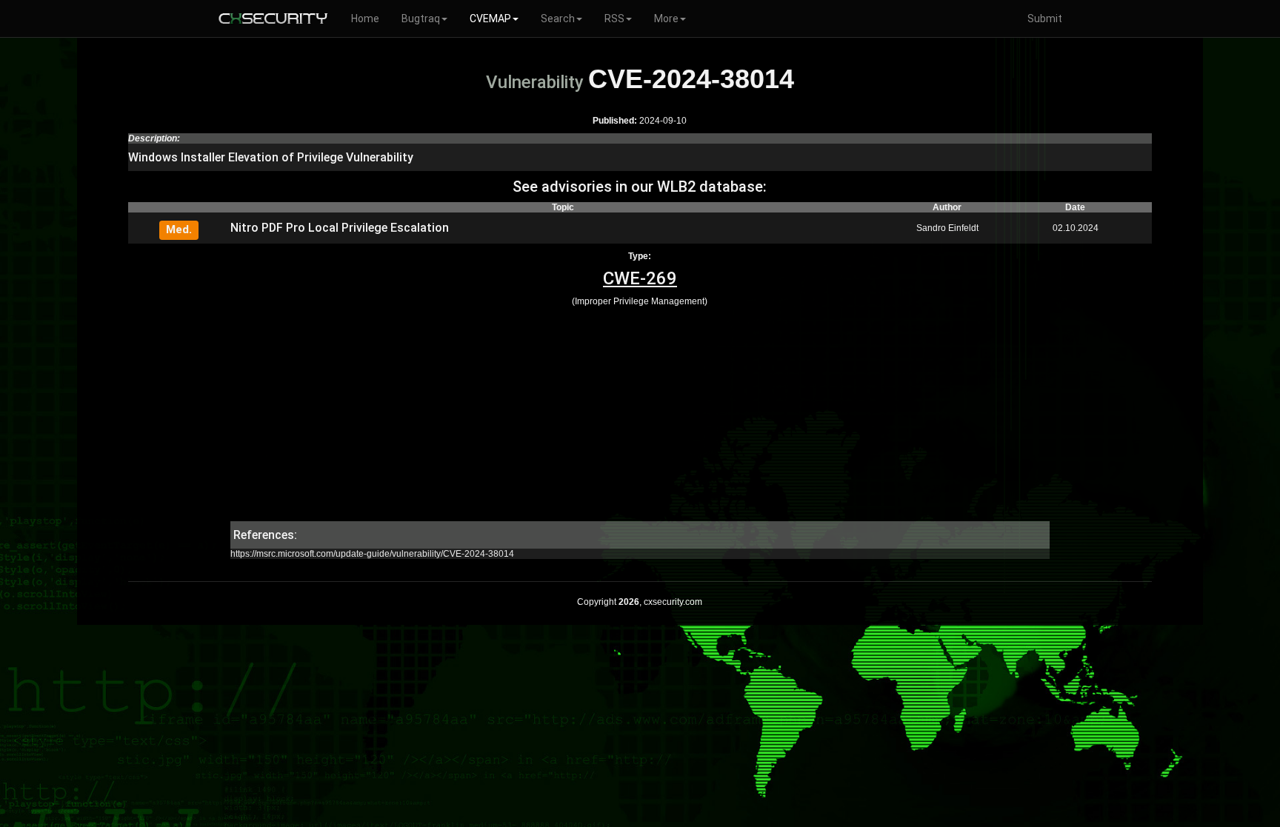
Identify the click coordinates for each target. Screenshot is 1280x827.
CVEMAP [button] (490, 18)
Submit (1044, 18)
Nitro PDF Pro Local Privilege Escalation (339, 228)
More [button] (666, 18)
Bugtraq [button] (420, 18)
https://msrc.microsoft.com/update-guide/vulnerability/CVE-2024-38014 (372, 554)
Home (365, 18)
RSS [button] (614, 18)
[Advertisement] (640, 417)
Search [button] (558, 18)
